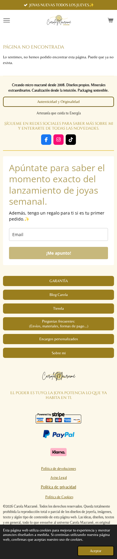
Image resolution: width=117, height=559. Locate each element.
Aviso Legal (58, 478)
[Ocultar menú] (6, 20)
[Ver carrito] (110, 20)
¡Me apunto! (58, 253)
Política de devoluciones (58, 469)
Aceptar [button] (95, 551)
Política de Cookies (59, 497)
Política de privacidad (58, 486)
